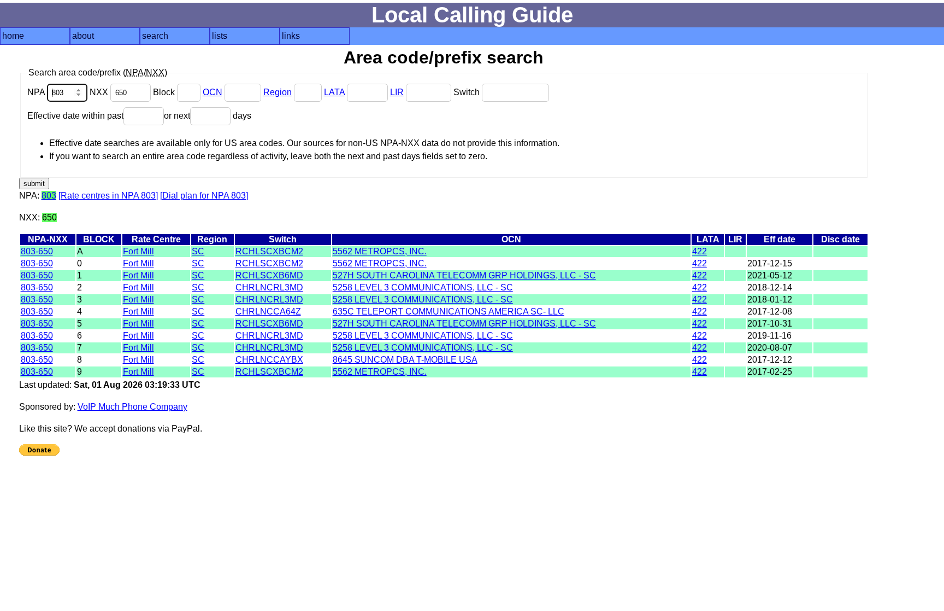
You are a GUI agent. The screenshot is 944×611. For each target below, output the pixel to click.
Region (277, 92)
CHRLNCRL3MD (269, 287)
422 (699, 251)
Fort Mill (138, 251)
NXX (100, 92)
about (83, 35)
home (13, 35)
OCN (212, 92)
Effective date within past (75, 115)
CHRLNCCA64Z (268, 311)
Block (165, 92)
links (291, 35)
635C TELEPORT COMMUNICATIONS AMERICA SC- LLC (448, 311)
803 (49, 195)
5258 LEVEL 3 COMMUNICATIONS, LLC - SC (423, 287)
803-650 (37, 251)
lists (219, 35)
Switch (467, 92)
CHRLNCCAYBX (269, 359)
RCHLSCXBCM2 (269, 251)
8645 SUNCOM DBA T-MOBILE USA (405, 359)
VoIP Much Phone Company (132, 406)
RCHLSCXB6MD (269, 275)
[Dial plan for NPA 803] (204, 195)
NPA (37, 92)
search (155, 35)
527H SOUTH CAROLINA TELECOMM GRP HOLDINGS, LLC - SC (464, 275)
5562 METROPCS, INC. (380, 251)
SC (198, 251)
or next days (207, 115)
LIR (397, 92)
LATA (334, 92)
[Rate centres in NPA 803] (108, 195)
